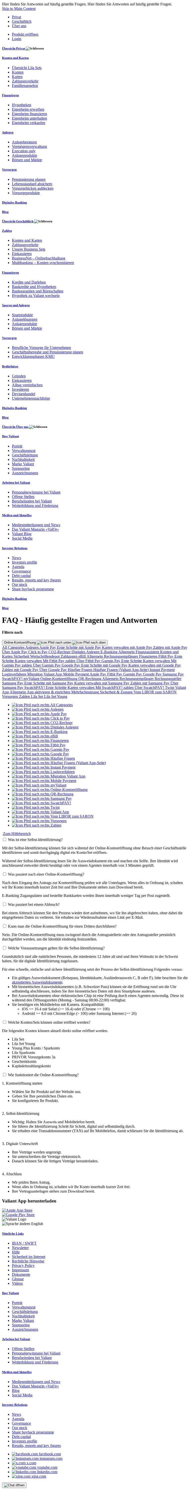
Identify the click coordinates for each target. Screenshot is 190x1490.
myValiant (32, 679)
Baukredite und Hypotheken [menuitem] (34, 287)
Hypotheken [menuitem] (21, 105)
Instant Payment (162, 670)
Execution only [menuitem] (24, 151)
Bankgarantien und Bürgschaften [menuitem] (37, 291)
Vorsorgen (10, 696)
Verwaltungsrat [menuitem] (23, 450)
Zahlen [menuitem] (7, 231)
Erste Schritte (132, 661)
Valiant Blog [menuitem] (21, 534)
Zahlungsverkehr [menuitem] (25, 81)
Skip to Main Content (19, 8)
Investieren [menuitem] (20, 389)
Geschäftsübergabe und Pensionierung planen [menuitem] (47, 352)
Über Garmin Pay (47, 665)
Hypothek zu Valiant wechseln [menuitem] (36, 295)
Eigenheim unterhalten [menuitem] (29, 118)
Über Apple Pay (15, 652)
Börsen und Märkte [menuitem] (27, 160)
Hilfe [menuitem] (16, 1252)
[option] (42, 705)
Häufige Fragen (80, 670)
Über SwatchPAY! (150, 687)
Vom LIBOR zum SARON (155, 692)
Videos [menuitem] (17, 1283)
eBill (82, 656)
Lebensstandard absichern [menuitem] (32, 184)
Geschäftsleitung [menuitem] (25, 455)
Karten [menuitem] (17, 77)
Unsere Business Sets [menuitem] (28, 249)
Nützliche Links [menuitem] (13, 1233)
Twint (170, 687)
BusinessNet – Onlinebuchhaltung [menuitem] (38, 258)
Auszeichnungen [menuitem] (25, 473)
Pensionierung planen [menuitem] (29, 179)
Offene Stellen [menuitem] (23, 497)
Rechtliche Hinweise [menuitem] (28, 1261)
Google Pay (71, 665)
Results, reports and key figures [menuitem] (36, 580)
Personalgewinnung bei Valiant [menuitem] (36, 492)
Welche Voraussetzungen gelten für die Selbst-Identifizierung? (56, 948)
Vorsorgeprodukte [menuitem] (26, 193)
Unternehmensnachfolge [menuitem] (31, 398)
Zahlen (25, 696)
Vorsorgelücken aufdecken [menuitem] (32, 188)
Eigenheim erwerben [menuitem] (28, 109)
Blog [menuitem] (5, 212)
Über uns (19, 26)
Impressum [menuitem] (20, 1270)
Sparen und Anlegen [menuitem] (16, 305)
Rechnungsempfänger (121, 656)
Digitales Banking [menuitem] (14, 202)
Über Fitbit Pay (88, 661)
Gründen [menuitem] (19, 376)
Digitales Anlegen (85, 652)
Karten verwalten (29, 661)
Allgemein (127, 652)
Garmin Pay (111, 661)
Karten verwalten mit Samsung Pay (102, 683)
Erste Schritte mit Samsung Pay (49, 683)
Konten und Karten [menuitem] (15, 58)
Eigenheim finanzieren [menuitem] (29, 114)
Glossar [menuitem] (18, 1279)
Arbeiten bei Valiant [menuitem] (16, 482)
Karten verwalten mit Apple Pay (127, 647)
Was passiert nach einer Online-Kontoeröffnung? (46, 874)
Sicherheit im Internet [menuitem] (28, 1257)
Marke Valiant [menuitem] (23, 464)
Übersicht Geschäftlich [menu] (18, 221)
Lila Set (37, 696)
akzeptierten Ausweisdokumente (37, 982)
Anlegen (32, 647)
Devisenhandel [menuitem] (23, 394)
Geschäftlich (21, 21)
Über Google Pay (53, 670)
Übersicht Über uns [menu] (15, 427)
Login (16, 39)
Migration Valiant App (45, 674)
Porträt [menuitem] (17, 446)
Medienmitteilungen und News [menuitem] (36, 525)
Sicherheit (22, 656)
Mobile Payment (76, 674)
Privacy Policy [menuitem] (23, 1265)
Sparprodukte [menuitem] (22, 315)
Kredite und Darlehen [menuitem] (29, 282)
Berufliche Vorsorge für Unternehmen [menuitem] (41, 347)
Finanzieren (148, 656)
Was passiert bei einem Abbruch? (34, 904)
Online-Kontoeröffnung (20, 642)
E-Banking (109, 652)
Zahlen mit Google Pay (20, 670)
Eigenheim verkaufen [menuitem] (28, 123)
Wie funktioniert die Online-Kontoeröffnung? (43, 1075)
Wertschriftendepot (45, 656)
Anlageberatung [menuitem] (24, 142)
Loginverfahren (14, 674)
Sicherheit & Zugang (117, 692)
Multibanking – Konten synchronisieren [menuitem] (43, 263)
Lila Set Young (55, 696)
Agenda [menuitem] (18, 567)
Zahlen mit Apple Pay (170, 647)
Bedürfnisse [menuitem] (10, 366)
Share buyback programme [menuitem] (33, 589)
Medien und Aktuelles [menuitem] (17, 515)
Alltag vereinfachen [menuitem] (27, 385)
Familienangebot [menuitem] (25, 85)
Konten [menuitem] (18, 72)
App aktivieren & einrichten (49, 692)
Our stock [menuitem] (19, 584)
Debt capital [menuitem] (21, 576)
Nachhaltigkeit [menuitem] (23, 459)
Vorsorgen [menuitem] (9, 169)
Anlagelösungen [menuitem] (24, 319)
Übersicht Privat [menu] (14, 48)
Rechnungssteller (168, 679)
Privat (16, 17)
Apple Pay (48, 647)
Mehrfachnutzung (85, 692)
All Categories (13, 647)
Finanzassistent (148, 652)
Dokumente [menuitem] (21, 1274)
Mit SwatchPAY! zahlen (115, 687)
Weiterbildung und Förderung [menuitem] (35, 505)
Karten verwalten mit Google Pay (154, 665)
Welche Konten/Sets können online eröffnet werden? (49, 1022)
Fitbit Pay (166, 656)
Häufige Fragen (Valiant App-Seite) (121, 670)
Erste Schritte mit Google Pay (104, 665)
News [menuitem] (16, 558)
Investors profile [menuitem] (24, 562)
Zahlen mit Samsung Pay (150, 683)
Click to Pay (38, 652)
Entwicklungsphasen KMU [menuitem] (33, 356)
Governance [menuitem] (21, 571)
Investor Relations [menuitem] (14, 548)
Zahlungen (69, 656)
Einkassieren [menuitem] (22, 254)
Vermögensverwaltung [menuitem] (29, 146)
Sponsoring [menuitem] (21, 468)
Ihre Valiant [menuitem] (10, 436)
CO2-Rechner (59, 652)
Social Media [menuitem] (22, 538)
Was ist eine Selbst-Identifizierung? (35, 839)
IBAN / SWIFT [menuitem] (24, 1243)
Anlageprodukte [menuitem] (24, 155)
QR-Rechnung (90, 679)
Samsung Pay (173, 674)
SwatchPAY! (13, 679)
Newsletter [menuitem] (20, 1248)
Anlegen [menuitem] (7, 132)
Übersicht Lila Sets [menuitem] (27, 68)
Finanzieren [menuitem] (10, 95)
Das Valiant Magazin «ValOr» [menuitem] (35, 529)
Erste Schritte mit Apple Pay (79, 647)
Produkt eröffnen (25, 34)
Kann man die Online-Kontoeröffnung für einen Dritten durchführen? (62, 926)
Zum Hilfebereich (17, 834)
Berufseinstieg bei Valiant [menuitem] (32, 501)
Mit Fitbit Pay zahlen (59, 661)
